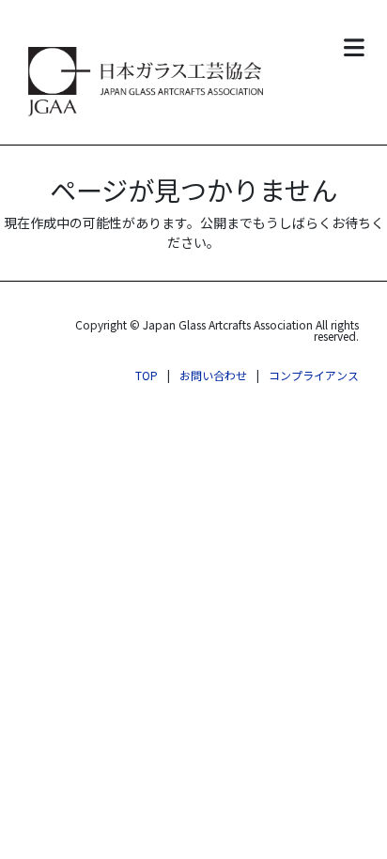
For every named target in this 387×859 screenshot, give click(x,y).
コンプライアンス (314, 375)
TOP (146, 375)
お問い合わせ (213, 375)
